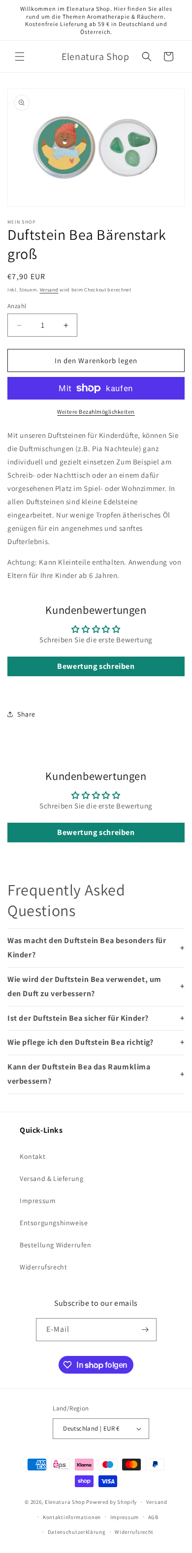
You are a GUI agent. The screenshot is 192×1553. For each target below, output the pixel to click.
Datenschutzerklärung (77, 1531)
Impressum (38, 1200)
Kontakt (32, 1156)
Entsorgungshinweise (54, 1222)
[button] (20, 56)
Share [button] (26, 714)
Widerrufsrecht (43, 1267)
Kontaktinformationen (72, 1517)
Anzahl (16, 306)
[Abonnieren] (145, 1329)
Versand (49, 290)
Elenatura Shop (65, 1501)
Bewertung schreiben (95, 666)
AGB (153, 1517)
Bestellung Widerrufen (56, 1244)
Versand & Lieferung (51, 1178)
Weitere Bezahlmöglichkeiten (96, 411)
